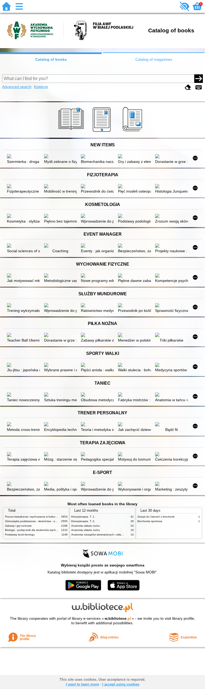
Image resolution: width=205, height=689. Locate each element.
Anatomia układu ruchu (85, 525)
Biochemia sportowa (149, 521)
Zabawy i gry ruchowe (18, 525)
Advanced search (16, 87)
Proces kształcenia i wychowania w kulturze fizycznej (37, 516)
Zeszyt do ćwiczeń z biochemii (155, 516)
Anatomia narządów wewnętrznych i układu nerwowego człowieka (111, 534)
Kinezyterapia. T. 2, (83, 521)
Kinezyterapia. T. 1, (83, 516)
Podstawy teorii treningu (20, 534)
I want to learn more (82, 684)
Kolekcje (41, 87)
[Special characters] (198, 87)
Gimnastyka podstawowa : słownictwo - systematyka (37, 521)
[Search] (198, 78)
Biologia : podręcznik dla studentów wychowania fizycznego (41, 530)
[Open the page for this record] (23, 156)
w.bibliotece (118, 618)
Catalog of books (51, 59)
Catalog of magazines (153, 59)
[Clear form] (188, 87)
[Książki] (72, 132)
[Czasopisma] (133, 132)
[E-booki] (102, 132)
